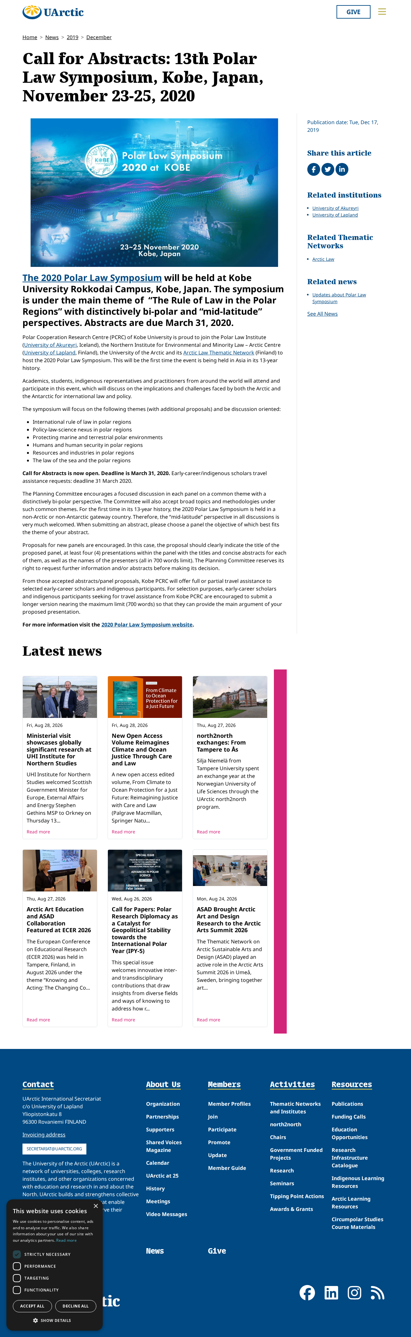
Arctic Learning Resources (351, 1202)
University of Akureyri (50, 344)
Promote (219, 1142)
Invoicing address (44, 1134)
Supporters (160, 1129)
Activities (292, 1085)
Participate (222, 1129)
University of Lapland (49, 352)
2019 (72, 37)
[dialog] (54, 1265)
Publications (347, 1103)
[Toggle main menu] (382, 11)
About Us (163, 1085)
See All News (322, 313)
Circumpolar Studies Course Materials (357, 1223)
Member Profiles (229, 1103)
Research (282, 1170)
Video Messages (166, 1214)
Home (29, 37)
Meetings (158, 1201)
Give (353, 11)
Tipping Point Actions (297, 1196)
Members (224, 1085)
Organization (163, 1103)
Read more (38, 832)
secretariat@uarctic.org (54, 1149)
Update (217, 1155)
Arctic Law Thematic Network (218, 352)
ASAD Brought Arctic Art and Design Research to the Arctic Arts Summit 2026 (229, 919)
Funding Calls (349, 1116)
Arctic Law (323, 259)
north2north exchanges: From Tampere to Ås (221, 742)
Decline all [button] (76, 1306)
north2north (285, 1124)
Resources (352, 1085)
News (52, 37)
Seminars (282, 1183)
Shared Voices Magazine (164, 1146)
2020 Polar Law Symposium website (147, 624)
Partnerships (162, 1116)
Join (213, 1116)
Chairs (278, 1137)
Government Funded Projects (296, 1153)
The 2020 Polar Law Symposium (92, 277)
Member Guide (227, 1167)
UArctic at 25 (162, 1175)
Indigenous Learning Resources (358, 1182)
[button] (54, 1320)
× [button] (95, 1206)
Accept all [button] (32, 1306)
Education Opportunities (350, 1133)
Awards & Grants (291, 1209)
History (155, 1188)
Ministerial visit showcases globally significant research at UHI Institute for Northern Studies (59, 749)
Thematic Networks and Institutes (295, 1107)
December (99, 37)
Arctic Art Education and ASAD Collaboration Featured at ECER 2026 (59, 919)
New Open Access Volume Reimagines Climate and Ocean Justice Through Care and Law (142, 749)
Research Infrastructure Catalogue (350, 1157)
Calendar (157, 1162)
